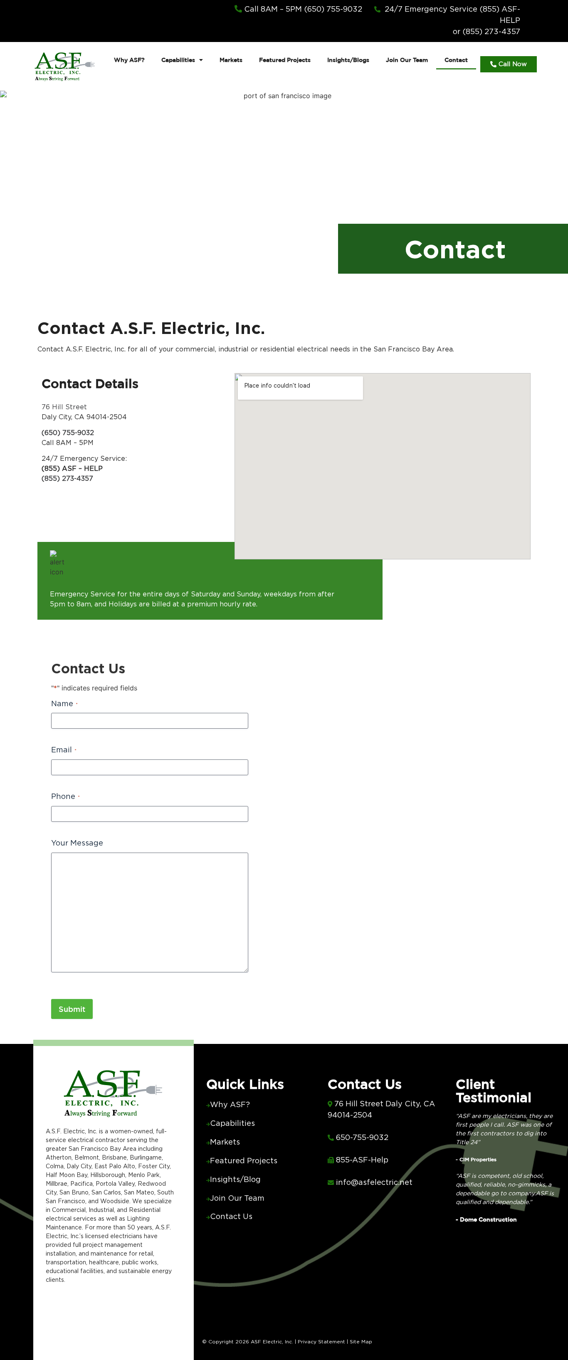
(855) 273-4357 (67, 478)
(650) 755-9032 (68, 433)
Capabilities (178, 60)
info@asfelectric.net (374, 1183)
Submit (72, 1009)
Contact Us (231, 1217)
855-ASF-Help (362, 1160)
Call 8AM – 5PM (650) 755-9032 (302, 9)
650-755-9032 (362, 1138)
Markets (231, 60)
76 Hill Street (64, 407)
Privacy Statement (321, 1341)
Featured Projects (285, 60)
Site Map (360, 1341)
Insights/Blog (235, 1180)
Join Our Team (407, 60)
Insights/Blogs (348, 60)
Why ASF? (129, 60)
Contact (456, 60)
